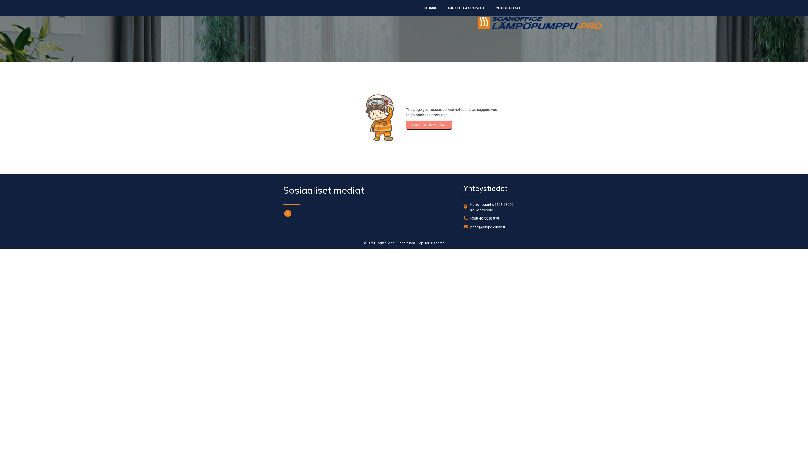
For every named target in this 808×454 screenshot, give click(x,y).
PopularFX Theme (430, 243)
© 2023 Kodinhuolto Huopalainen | (390, 243)
